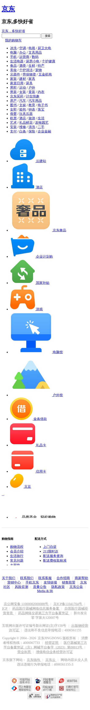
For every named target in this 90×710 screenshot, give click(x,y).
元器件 (15, 74)
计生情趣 (32, 96)
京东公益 (76, 587)
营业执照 (24, 652)
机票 (13, 118)
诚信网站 (69, 680)
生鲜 (31, 65)
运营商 (24, 57)
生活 (41, 118)
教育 (31, 105)
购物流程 (16, 547)
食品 (13, 65)
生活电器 (16, 61)
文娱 (22, 105)
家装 (13, 79)
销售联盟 (68, 582)
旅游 (31, 118)
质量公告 (39, 587)
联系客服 (45, 578)
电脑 (13, 52)
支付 (13, 131)
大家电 (15, 565)
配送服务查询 (53, 556)
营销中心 (14, 582)
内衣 (41, 92)
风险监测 (21, 587)
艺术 (13, 122)
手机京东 (32, 582)
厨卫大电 (44, 48)
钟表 (31, 109)
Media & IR (45, 591)
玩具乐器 (26, 114)
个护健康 (48, 61)
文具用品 (35, 52)
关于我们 (8, 578)
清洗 (31, 127)
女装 (22, 92)
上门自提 (50, 547)
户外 (31, 87)
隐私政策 (58, 587)
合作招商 (63, 578)
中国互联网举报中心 (21, 688)
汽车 (22, 100)
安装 (13, 127)
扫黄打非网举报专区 (69, 688)
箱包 (22, 109)
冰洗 (13, 48)
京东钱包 (34, 660)
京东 (8, 9)
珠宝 (41, 109)
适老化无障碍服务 (34, 695)
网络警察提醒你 (45, 680)
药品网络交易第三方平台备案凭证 (43, 613)
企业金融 (44, 131)
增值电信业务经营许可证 (54, 652)
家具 (31, 79)
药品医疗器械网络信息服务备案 (36, 608)
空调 (22, 48)
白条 (22, 131)
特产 (41, 65)
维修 (22, 127)
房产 (13, 100)
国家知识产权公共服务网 (53, 695)
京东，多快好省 (13, 31)
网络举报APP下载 (45, 688)
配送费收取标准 (55, 560)
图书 (13, 105)
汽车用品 (35, 100)
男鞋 (13, 87)
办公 (22, 52)
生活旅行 (16, 556)
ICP (5, 608)
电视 (31, 48)
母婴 (13, 114)
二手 (41, 127)
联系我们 (26, 578)
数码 (35, 57)
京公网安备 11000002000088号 (26, 604)
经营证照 (52, 642)
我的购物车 (13, 40)
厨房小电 (32, 61)
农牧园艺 (42, 122)
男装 (13, 92)
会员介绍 (16, 551)
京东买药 (16, 96)
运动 (22, 87)
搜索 (46, 35)
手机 (13, 57)
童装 (31, 92)
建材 (22, 79)
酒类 (22, 65)
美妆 (13, 70)
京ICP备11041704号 (68, 604)
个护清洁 (26, 70)
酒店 (22, 118)
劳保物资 (29, 74)
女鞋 (13, 109)
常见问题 (16, 560)
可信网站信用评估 (21, 680)
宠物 (38, 70)
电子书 (43, 105)
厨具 (29, 83)
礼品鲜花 (26, 122)
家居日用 (16, 83)
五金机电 (45, 74)
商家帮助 (81, 578)
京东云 (50, 660)
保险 (31, 131)
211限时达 (50, 551)
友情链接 (50, 582)
